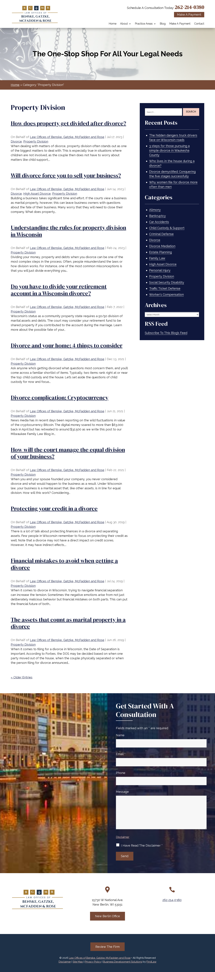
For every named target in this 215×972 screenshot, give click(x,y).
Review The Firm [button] (107, 946)
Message (122, 791)
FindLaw (151, 961)
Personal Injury (159, 270)
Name (120, 735)
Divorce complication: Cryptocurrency (59, 397)
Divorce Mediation (162, 246)
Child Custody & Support (166, 228)
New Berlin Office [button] (107, 916)
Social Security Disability (166, 282)
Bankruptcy (157, 216)
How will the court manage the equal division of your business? (68, 453)
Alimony (155, 210)
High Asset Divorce (37, 193)
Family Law (157, 258)
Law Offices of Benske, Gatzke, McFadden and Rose (67, 137)
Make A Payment (179, 24)
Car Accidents (159, 222)
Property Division (35, 141)
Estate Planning (160, 252)
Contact (199, 24)
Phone (120, 773)
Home (112, 24)
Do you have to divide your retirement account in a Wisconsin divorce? (59, 289)
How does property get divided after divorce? (68, 123)
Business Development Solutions (122, 961)
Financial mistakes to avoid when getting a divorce (64, 564)
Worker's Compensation (166, 294)
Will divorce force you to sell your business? (66, 175)
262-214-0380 (189, 7)
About (124, 24)
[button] (211, 947)
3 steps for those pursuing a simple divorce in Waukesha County (169, 150)
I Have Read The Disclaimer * (142, 845)
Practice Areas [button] (144, 24)
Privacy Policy (93, 961)
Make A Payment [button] (189, 14)
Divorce (16, 141)
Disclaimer (122, 837)
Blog (163, 24)
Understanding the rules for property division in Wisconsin (68, 231)
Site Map (78, 961)
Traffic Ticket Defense (164, 288)
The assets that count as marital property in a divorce (68, 623)
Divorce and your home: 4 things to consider (66, 345)
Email (120, 754)
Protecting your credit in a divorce (54, 508)
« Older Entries (21, 677)
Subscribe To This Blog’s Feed (166, 333)
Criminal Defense (161, 234)
